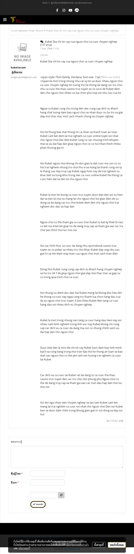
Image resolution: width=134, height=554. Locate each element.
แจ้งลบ (44, 55)
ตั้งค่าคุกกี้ (99, 544)
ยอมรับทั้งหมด (117, 544)
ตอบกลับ (39, 504)
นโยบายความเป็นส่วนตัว (77, 544)
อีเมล (15, 482)
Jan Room (37, 30)
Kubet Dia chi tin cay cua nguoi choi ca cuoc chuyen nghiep (82, 30)
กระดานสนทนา (20, 30)
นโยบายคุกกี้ (24, 548)
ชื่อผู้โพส (17, 473)
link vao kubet (111, 77)
